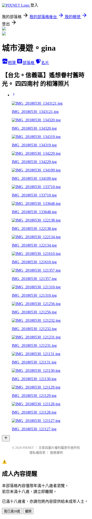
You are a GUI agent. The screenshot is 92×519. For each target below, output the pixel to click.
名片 (45, 63)
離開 (28, 511)
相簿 (12, 63)
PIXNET (28, 447)
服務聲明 (56, 452)
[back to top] (6, 438)
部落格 (29, 63)
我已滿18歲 (12, 511)
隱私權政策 (37, 452)
